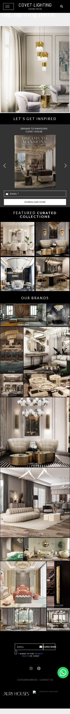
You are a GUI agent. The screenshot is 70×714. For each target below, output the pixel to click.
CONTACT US (46, 679)
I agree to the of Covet (30, 655)
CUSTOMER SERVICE (27, 679)
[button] (65, 165)
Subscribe (49, 646)
